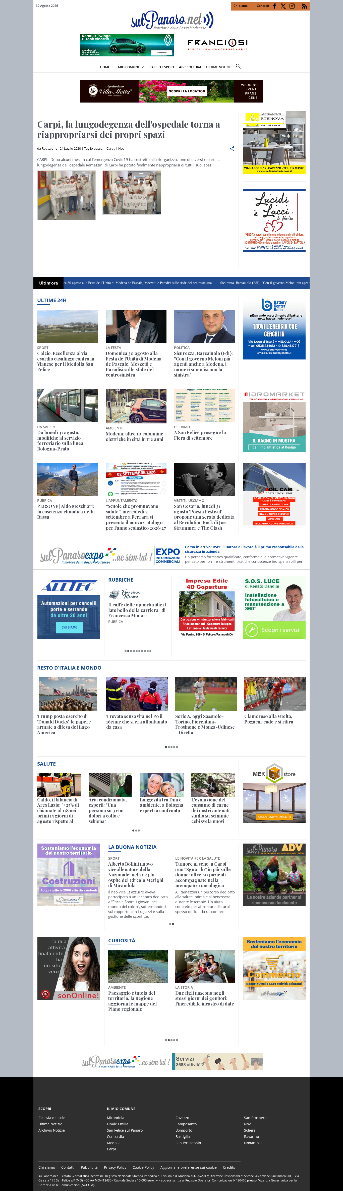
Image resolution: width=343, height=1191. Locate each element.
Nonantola (253, 1142)
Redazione (49, 148)
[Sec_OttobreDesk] (171, 91)
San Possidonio (188, 1142)
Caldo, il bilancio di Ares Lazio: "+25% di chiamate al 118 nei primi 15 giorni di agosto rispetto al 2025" (58, 810)
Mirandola (115, 1117)
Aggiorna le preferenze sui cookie (188, 1167)
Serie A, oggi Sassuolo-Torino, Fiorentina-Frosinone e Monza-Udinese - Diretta (205, 724)
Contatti (263, 5)
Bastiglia (183, 1136)
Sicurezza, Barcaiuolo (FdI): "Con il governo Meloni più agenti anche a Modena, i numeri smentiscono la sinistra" (203, 364)
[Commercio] (274, 996)
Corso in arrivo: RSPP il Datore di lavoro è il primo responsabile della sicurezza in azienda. (244, 549)
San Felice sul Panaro (125, 1130)
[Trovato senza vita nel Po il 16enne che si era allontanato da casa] (137, 694)
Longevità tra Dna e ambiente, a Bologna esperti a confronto (161, 805)
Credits (229, 1167)
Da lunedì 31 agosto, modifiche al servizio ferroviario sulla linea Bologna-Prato (60, 440)
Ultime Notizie (50, 1124)
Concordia (115, 1136)
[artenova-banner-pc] (171, 1061)
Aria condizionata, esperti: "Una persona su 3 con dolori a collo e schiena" (108, 810)
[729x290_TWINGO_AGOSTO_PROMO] (171, 54)
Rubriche (120, 579)
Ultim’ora (48, 283)
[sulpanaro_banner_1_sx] (274, 903)
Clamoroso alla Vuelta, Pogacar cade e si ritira (268, 719)
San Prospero (255, 1117)
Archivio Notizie (51, 1130)
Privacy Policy (115, 1167)
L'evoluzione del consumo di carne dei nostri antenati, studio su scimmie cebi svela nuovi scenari (211, 810)
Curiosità (121, 940)
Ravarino (251, 1136)
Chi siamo (241, 5)
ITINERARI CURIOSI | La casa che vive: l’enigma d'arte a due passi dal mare (136, 610)
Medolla (114, 1142)
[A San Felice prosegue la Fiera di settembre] (204, 405)
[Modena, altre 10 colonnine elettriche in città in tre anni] (136, 406)
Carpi (110, 148)
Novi (121, 148)
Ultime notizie (218, 67)
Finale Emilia (117, 1124)
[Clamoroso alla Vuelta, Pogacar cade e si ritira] (275, 694)
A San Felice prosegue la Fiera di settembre (200, 435)
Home (105, 67)
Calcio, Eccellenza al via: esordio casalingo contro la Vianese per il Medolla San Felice (65, 361)
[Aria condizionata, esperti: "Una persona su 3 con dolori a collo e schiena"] (111, 785)
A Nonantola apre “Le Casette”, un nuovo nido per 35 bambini (137, 869)
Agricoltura (190, 67)
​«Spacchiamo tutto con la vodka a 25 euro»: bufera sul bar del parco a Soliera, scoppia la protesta (204, 1001)
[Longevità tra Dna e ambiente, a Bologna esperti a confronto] (162, 785)
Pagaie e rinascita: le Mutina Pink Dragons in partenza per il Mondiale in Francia (137, 1001)
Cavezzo (182, 1117)
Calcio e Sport (161, 67)
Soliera (250, 1130)
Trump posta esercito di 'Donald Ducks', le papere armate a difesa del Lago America (64, 724)
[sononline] (68, 996)
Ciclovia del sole (51, 1117)
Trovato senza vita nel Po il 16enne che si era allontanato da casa (136, 722)
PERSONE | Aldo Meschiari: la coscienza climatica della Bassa (66, 512)
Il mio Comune (127, 67)
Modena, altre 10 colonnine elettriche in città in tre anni (134, 436)
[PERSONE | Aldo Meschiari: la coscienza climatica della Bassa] (67, 479)
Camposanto (186, 1124)
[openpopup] (306, 67)
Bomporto (184, 1130)
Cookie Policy (143, 1167)
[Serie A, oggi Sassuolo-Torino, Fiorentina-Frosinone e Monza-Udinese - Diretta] (206, 694)
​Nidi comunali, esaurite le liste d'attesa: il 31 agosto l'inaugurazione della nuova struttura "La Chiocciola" (205, 872)
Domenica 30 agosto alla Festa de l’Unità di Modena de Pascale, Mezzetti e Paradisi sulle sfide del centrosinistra (96, 283)
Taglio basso (93, 148)
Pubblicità (89, 1167)
